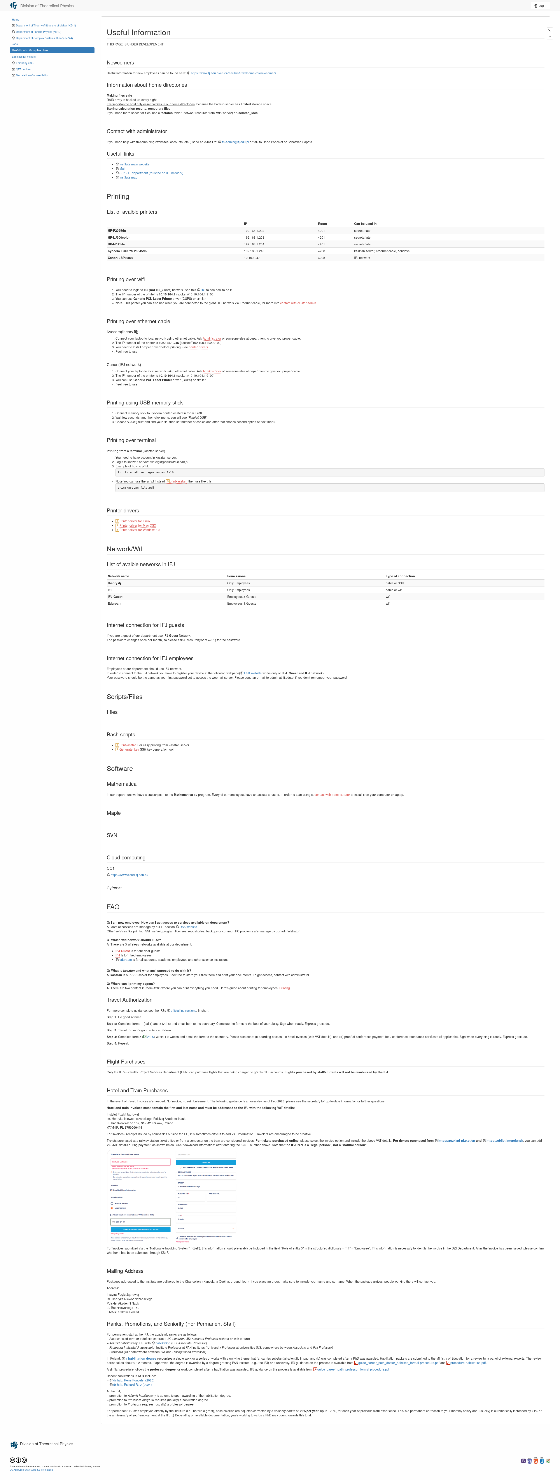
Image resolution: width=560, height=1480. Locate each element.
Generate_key (129, 749)
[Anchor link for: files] (120, 711)
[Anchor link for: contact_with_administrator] (169, 131)
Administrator (212, 338)
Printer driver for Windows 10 (139, 529)
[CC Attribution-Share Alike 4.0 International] (18, 1460)
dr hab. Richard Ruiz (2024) (132, 1384)
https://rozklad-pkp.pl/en (456, 1140)
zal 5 (150, 1036)
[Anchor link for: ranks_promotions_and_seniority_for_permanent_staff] (238, 1323)
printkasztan (178, 481)
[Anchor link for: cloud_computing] (148, 857)
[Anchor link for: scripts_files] (146, 696)
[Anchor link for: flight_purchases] (148, 1061)
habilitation (163, 1343)
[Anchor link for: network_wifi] (147, 548)
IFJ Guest (123, 951)
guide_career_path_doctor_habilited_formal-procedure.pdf (398, 1362)
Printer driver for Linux (134, 521)
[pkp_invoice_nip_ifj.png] (206, 1196)
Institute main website (134, 164)
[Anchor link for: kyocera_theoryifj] (140, 331)
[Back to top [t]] (550, 36)
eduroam (125, 959)
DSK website (253, 673)
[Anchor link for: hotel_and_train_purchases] (170, 1090)
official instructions (183, 1010)
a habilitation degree (141, 1358)
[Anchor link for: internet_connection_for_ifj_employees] (196, 658)
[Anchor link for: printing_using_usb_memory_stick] (185, 402)
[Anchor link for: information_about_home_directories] (189, 84)
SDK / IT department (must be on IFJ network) (151, 173)
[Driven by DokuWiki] (548, 1460)
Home (15, 19)
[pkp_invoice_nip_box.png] (139, 1196)
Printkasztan (127, 745)
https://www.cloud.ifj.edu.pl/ (129, 875)
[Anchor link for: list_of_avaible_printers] (160, 211)
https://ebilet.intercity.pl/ (504, 1140)
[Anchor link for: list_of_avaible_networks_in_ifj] (177, 564)
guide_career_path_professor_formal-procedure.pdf (353, 1369)
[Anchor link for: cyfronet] (124, 888)
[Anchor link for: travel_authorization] (155, 999)
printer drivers (198, 347)
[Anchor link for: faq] (122, 906)
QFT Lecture (23, 69)
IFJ (118, 955)
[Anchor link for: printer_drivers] (141, 510)
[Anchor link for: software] (136, 768)
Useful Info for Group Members (30, 50)
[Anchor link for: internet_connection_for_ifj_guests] (186, 624)
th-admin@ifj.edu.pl (235, 142)
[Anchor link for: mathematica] (139, 783)
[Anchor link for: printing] (132, 196)
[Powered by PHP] (529, 1460)
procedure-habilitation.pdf (468, 1362)
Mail (122, 168)
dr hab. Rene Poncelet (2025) (133, 1380)
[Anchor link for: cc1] (117, 868)
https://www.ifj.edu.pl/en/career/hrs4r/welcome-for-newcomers (233, 73)
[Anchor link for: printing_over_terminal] (158, 439)
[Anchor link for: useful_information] (175, 32)
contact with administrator (332, 794)
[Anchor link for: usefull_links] (137, 153)
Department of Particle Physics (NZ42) (38, 31)
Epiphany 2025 (25, 63)
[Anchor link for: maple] (123, 812)
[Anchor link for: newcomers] (136, 62)
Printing (284, 988)
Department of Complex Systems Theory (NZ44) (44, 38)
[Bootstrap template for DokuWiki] (523, 1460)
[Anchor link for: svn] (119, 835)
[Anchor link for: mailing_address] (146, 1270)
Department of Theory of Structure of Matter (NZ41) (46, 25)
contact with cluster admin (298, 303)
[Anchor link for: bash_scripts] (137, 734)
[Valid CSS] (542, 1460)
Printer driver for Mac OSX (137, 525)
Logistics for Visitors (24, 56)
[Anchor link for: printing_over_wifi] (147, 279)
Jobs (15, 44)
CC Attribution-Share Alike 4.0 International (31, 1469)
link (203, 290)
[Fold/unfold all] (550, 30)
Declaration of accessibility (32, 75)
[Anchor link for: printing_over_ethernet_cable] (172, 321)
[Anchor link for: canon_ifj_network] (143, 364)
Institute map (128, 177)
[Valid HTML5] (536, 1460)
